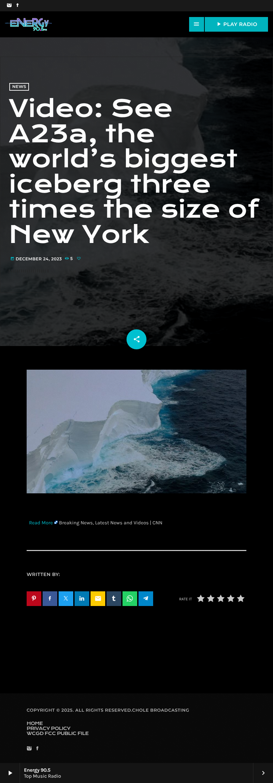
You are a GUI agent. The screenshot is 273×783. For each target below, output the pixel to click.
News (19, 86)
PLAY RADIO (236, 24)
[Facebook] (17, 5)
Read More (41, 523)
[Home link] (28, 24)
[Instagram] (9, 5)
